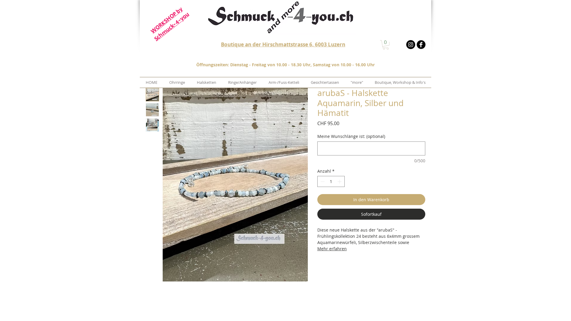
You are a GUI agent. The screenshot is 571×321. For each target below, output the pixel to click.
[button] (385, 45)
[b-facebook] (421, 44)
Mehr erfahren (332, 248)
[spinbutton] (331, 181)
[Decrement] (322, 181)
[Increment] (340, 181)
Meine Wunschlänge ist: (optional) (351, 136)
